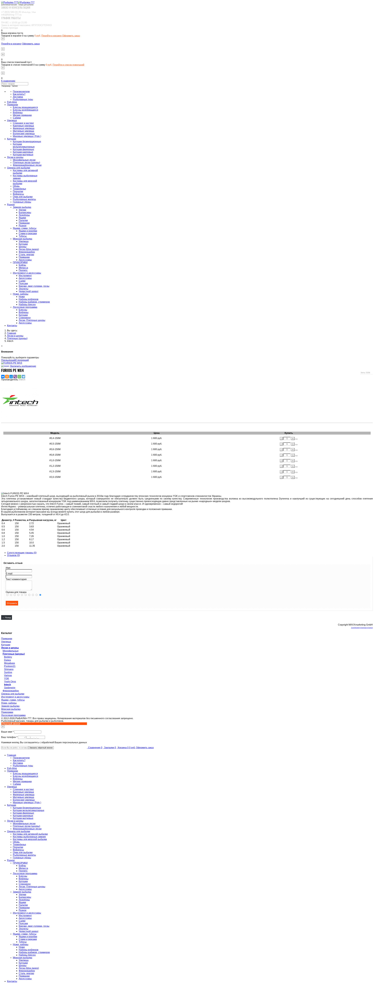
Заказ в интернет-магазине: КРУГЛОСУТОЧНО (26, 25)
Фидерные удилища (23, 128)
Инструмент (25, 275)
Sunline (8, 672)
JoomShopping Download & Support (362, 627)
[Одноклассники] (7, 376)
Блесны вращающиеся (25, 107)
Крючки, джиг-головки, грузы (34, 286)
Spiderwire (9, 687)
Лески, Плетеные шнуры (32, 320)
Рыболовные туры (23, 99)
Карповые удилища (23, 125)
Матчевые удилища (23, 131)
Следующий (22, 360)
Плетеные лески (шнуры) (26, 162)
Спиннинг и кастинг (23, 123)
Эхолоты (23, 288)
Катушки (11, 139)
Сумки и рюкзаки (28, 233)
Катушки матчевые (23, 154)
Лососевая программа (25, 307)
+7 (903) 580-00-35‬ (18, 12)
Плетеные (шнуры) (14, 654)
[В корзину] (296, 439)
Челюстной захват (28, 291)
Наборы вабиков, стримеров (34, 302)
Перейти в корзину (51, 35)
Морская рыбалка (22, 239)
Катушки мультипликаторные (24, 145)
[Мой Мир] (11, 376)
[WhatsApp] (19, 376)
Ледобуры (24, 215)
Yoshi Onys (10, 681)
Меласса (23, 267)
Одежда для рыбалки (18, 168)
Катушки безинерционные (27, 141)
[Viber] (15, 376)
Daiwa (7, 660)
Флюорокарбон (27, 252)
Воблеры (18, 112)
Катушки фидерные (23, 149)
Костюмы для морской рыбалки (30, 839)
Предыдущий (8, 360)
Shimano (8, 669)
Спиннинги (25, 317)
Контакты (12, 325)
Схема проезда (9, 28)
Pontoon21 (9, 666)
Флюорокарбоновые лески (27, 165)
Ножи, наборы (20, 294)
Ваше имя (7, 732)
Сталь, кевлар (26, 254)
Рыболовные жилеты (24, 199)
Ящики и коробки (28, 231)
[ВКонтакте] (3, 376)
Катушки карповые (23, 152)
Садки (22, 281)
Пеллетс (23, 270)
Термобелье (19, 189)
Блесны (23, 310)
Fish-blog (12, 102)
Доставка (18, 97)
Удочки (22, 210)
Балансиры (25, 212)
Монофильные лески (24, 160)
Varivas (8, 675)
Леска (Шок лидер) (29, 249)
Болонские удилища (24, 133)
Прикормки (7, 712)
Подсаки (23, 283)
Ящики (22, 217)
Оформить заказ (71, 35)
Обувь (16, 186)
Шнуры (22, 246)
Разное (11, 204)
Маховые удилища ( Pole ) (27, 136)
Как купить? (19, 94)
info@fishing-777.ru (11, 14)
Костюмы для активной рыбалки (30, 834)
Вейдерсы (18, 194)
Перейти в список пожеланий (68, 65)
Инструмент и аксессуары (27, 273)
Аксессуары (25, 260)
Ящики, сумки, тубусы (24, 228)
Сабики (17, 118)
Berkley (8, 657)
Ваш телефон (9, 737)
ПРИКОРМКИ (20, 262)
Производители (21, 91)
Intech (7, 684)
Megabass (9, 663)
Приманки (12, 104)
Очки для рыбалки (23, 196)
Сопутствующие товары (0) (22, 552)
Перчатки (18, 191)
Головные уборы (22, 202)
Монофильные (11, 651)
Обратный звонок (10, 723)
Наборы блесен (27, 304)
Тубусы (23, 236)
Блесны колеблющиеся (25, 110)
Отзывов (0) (13, 555)
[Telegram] (23, 376)
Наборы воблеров (28, 299)
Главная (11, 755)
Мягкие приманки (22, 115)
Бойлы (22, 265)
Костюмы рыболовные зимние (29, 836)
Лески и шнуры (15, 157)
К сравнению (8, 81)
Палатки (23, 220)
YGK (6, 678)
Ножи (22, 296)
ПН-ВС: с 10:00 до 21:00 (14, 22)
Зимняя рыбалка (22, 207)
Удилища (12, 120)
